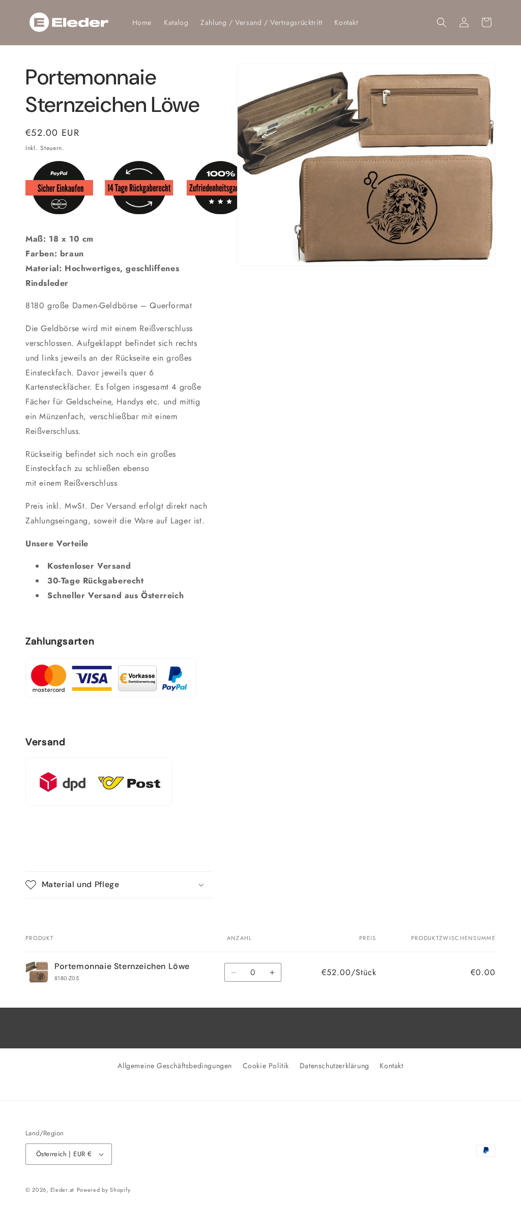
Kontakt (391, 1066)
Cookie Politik (266, 1066)
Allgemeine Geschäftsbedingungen (175, 1066)
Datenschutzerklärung (334, 1066)
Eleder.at (62, 1190)
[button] (441, 22)
